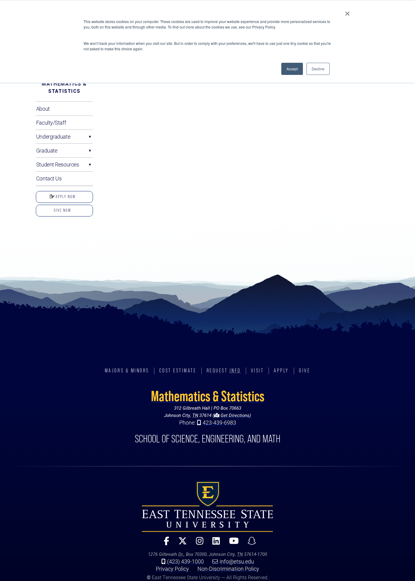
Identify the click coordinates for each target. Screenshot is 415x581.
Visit (257, 371)
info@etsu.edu (237, 561)
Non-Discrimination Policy (228, 568)
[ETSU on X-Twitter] (180, 543)
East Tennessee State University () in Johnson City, (207, 506)
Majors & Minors (127, 371)
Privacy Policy (172, 568)
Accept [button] (292, 68)
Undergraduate (53, 136)
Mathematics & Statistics (64, 87)
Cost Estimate (178, 371)
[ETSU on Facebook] (164, 543)
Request (224, 371)
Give (304, 371)
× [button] (347, 11)
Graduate (46, 150)
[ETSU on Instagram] (197, 543)
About (43, 108)
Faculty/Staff (51, 122)
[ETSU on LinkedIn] (213, 543)
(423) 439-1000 (185, 561)
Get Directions (234, 415)
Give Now (62, 210)
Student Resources (57, 164)
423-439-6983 (219, 422)
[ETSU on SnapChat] (249, 543)
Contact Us (49, 178)
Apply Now (65, 196)
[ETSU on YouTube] (231, 543)
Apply (281, 371)
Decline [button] (318, 68)
